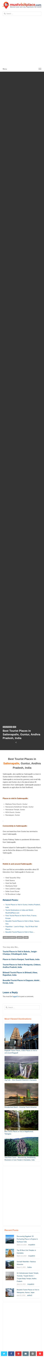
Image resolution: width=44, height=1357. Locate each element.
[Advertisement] (22, 43)
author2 (29, 1295)
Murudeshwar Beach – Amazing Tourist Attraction (21, 1107)
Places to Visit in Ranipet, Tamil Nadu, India (21, 959)
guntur (19, 937)
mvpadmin (31, 1245)
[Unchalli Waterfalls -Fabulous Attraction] (10, 1261)
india (26, 937)
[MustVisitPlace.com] (22, 5)
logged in (15, 996)
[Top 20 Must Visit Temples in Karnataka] (10, 1250)
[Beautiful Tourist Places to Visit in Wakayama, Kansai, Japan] (10, 1289)
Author (29, 1267)
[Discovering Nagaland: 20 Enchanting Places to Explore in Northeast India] (10, 1236)
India (14, 727)
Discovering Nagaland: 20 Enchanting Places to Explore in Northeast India (27, 1239)
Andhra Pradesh (7, 727)
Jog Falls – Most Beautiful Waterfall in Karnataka (21, 1080)
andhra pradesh (9, 937)
